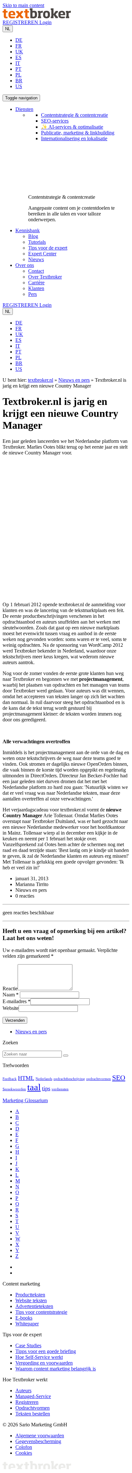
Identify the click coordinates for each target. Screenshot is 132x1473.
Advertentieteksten (34, 1306)
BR (18, 80)
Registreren (26, 1402)
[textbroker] (37, 16)
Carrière (36, 282)
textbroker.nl (40, 380)
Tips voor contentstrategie (41, 1312)
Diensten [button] (24, 109)
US (18, 86)
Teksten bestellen (32, 1413)
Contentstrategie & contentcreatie (74, 115)
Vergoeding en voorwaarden (44, 1363)
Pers (32, 294)
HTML (26, 1078)
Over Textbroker (45, 276)
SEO (118, 1078)
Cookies (23, 1453)
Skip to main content (23, 5)
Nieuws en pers (74, 380)
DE (18, 40)
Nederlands (44, 1079)
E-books (23, 1318)
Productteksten (30, 1294)
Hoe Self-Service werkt (39, 1357)
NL (7, 28)
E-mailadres (15, 1001)
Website (11, 1008)
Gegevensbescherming (38, 1441)
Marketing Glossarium (25, 1100)
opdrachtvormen (98, 1079)
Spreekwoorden (14, 1089)
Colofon (23, 1447)
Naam (9, 994)
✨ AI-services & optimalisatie (72, 127)
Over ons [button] (24, 265)
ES (18, 57)
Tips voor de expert (47, 248)
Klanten (36, 288)
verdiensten (60, 1089)
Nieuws (36, 259)
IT (17, 63)
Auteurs (23, 1390)
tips (46, 1088)
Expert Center (42, 253)
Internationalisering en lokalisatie (74, 138)
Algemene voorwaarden (39, 1435)
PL (18, 75)
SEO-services (55, 121)
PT (18, 69)
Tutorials (37, 242)
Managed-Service (33, 1396)
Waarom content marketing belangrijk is (55, 1368)
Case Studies (28, 1345)
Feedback (10, 1079)
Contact (36, 271)
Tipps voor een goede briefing (45, 1351)
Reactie (10, 988)
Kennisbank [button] (27, 230)
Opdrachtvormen (32, 1408)
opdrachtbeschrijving (69, 1079)
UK (19, 51)
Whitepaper (27, 1323)
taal (34, 1087)
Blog (33, 236)
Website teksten (31, 1300)
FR (18, 46)
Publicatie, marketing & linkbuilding (77, 132)
